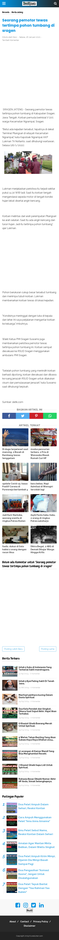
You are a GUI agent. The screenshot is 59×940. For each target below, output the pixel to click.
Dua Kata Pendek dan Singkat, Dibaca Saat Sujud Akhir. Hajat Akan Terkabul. (37, 711)
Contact (24, 921)
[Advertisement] (29, 75)
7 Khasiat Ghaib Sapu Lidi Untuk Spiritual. (35, 766)
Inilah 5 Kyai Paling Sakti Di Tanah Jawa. (36, 682)
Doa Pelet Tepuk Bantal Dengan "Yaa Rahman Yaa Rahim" (33, 888)
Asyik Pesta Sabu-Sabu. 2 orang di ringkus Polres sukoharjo (43, 518)
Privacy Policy (40, 921)
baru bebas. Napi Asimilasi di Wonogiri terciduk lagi (42, 486)
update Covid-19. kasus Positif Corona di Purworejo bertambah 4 (15, 486)
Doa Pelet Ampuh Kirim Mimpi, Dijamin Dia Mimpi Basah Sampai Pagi (36, 860)
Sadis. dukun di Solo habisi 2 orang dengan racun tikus (14, 549)
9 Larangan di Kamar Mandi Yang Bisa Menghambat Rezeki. (36, 752)
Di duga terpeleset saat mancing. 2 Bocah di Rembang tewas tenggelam (15, 453)
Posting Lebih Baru (13, 649)
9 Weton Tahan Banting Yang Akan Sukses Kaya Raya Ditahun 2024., (37, 738)
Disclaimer (29, 926)
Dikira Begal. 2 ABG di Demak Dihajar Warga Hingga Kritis (42, 549)
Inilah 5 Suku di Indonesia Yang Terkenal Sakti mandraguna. (35, 668)
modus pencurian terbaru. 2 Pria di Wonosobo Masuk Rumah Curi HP (40, 453)
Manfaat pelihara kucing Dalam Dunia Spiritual (36, 696)
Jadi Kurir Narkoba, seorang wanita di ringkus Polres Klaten (13, 518)
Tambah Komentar (10, 40)
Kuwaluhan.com (36, 936)
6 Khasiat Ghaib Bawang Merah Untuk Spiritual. (35, 724)
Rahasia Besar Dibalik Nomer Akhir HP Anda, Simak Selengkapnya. (37, 780)
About (13, 921)
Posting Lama (47, 649)
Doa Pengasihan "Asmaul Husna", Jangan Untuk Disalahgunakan (33, 874)
